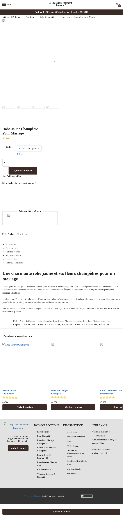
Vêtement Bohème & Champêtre (46, 475)
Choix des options (24, 407)
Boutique (29, 17)
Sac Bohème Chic (44, 470)
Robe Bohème (43, 432)
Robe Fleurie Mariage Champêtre (67, 321)
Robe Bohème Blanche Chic (47, 464)
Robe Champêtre (47, 17)
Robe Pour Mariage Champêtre (96, 321)
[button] (10, 397)
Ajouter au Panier (61, 511)
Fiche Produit (8, 234)
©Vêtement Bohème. (33, 496)
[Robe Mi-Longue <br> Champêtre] (73, 365)
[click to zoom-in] (30, 61)
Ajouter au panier (23, 170)
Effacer (20, 154)
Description (22, 234)
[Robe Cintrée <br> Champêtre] (24, 365)
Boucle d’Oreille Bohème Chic (44, 456)
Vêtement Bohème (11, 17)
